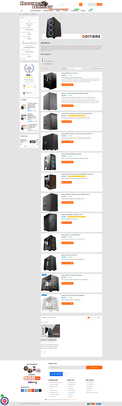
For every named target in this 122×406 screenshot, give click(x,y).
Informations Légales (54, 384)
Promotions (70, 386)
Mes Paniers (89, 390)
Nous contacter (53, 396)
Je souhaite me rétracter (54, 394)
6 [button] (33, 146)
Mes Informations (90, 384)
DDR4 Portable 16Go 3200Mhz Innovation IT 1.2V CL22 (32, 141)
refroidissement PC (69, 47)
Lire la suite (43, 351)
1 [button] (25, 146)
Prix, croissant (71, 68)
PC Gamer (95, 47)
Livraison (51, 388)
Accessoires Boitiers (47, 63)
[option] (29, 142)
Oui (23, 58)
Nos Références (71, 390)
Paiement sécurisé (53, 386)
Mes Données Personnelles (92, 392)
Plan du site (70, 396)
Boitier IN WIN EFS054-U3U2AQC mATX (71, 214)
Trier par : (64, 68)
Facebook (22, 390)
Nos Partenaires (71, 392)
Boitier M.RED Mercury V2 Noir (69, 73)
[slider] (21, 22)
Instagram (36, 390)
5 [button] (31, 146)
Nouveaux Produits (72, 382)
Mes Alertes (89, 388)
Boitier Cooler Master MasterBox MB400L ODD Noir (75, 93)
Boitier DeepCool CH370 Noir (69, 255)
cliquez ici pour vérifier (72, 399)
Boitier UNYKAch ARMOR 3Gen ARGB (71, 154)
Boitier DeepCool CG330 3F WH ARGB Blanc (73, 295)
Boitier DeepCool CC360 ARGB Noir (70, 235)
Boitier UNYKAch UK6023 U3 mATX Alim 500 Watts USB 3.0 (77, 113)
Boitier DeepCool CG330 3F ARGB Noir (71, 275)
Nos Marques (71, 388)
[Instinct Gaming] (36, 4)
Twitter (25, 390)
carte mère (92, 46)
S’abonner (95, 367)
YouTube (33, 390)
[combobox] (26, 27)
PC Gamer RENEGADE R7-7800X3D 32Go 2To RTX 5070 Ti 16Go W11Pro (32, 116)
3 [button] (28, 146)
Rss (29, 390)
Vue (94, 68)
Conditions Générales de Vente (56, 382)
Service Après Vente (54, 392)
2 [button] (26, 146)
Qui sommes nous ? (54, 390)
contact (45, 50)
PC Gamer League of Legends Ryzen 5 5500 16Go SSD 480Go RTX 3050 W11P (32, 106)
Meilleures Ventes (71, 384)
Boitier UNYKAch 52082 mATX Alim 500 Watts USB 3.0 (75, 194)
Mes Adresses (90, 386)
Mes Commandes (90, 382)
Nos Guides (70, 394)
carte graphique (52, 47)
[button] (29, 17)
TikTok (40, 390)
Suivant (99, 317)
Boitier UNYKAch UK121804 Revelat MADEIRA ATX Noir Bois (77, 174)
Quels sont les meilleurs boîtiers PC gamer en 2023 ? (49, 339)
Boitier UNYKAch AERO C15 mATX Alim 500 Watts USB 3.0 (76, 133)
